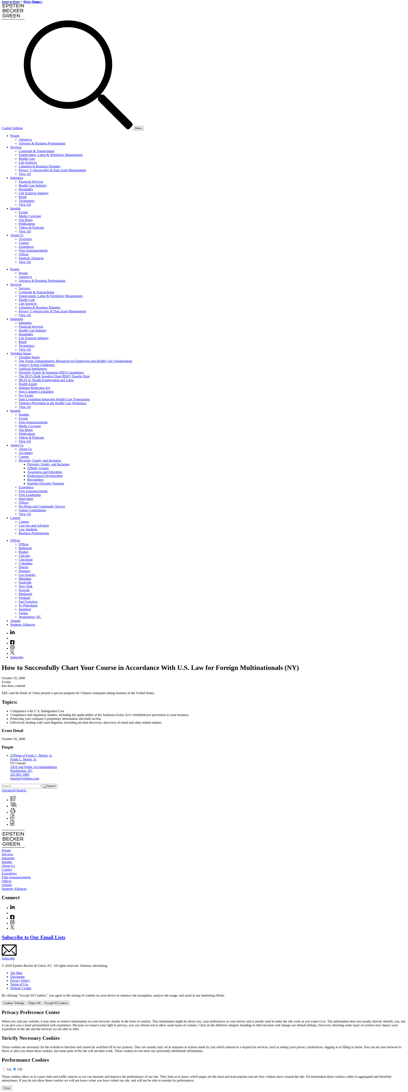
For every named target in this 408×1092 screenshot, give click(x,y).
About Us (16, 235)
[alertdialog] (204, 1050)
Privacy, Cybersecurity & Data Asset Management (52, 170)
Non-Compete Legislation (36, 391)
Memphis (25, 578)
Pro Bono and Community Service (42, 506)
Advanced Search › (14, 790)
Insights (15, 208)
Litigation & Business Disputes (39, 166)
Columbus (26, 563)
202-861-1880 (19, 774)
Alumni (15, 621)
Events (23, 212)
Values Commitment (32, 510)
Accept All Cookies (56, 1003)
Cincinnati (26, 559)
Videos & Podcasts (31, 227)
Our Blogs (26, 220)
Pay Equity (26, 395)
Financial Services (31, 181)
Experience (26, 246)
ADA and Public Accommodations (33, 767)
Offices (23, 254)
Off (19, 1069)
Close (6, 1088)
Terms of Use (19, 984)
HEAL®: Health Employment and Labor (46, 380)
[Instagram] (12, 648)
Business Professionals (34, 533)
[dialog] (204, 999)
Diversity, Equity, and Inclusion (40, 460)
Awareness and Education (44, 472)
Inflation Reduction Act (34, 388)
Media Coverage (30, 216)
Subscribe (16, 657)
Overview (25, 239)
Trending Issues (20, 353)
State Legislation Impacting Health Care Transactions (54, 399)
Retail (23, 197)
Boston (23, 552)
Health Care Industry (33, 185)
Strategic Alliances (31, 258)
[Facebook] (12, 643)
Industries (16, 178)
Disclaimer (17, 977)
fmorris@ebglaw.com (24, 778)
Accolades (26, 453)
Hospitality (26, 189)
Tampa (23, 613)
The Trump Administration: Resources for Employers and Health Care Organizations (75, 361)
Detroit (23, 567)
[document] (204, 1050)
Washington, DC (30, 617)
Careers (24, 243)
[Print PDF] (12, 818)
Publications (27, 223)
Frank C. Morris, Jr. (23, 759)
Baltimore (25, 548)
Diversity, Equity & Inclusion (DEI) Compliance (51, 372)
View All (25, 174)
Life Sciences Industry (34, 193)
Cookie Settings (12, 128)
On (9, 1069)
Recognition (35, 479)
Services (15, 147)
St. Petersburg (28, 605)
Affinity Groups (38, 468)
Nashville (25, 582)
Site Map (16, 973)
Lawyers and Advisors (34, 525)
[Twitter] (12, 653)
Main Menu (32, 2)
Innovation (26, 499)
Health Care (27, 158)
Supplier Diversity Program (45, 483)
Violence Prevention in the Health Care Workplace (52, 403)
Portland (24, 598)
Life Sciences (28, 162)
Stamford (25, 609)
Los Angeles (27, 575)
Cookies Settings (13, 1003)
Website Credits (20, 988)
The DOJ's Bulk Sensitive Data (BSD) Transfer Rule (54, 376)
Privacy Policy (20, 980)
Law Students (28, 529)
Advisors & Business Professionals (42, 143)
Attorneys (25, 139)
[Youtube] (12, 638)
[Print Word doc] (12, 824)
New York (26, 586)
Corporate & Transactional (36, 151)
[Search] (78, 128)
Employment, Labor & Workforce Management (50, 155)
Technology (27, 201)
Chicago (24, 555)
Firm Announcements (33, 250)
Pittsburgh (25, 594)
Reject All (34, 1003)
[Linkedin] (12, 633)
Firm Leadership (30, 495)
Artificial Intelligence (33, 368)
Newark (24, 590)
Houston (24, 571)
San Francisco (28, 601)
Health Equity (28, 384)
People (14, 136)
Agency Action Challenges (37, 365)
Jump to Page (11, 2)
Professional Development (44, 476)
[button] (13, 800)
